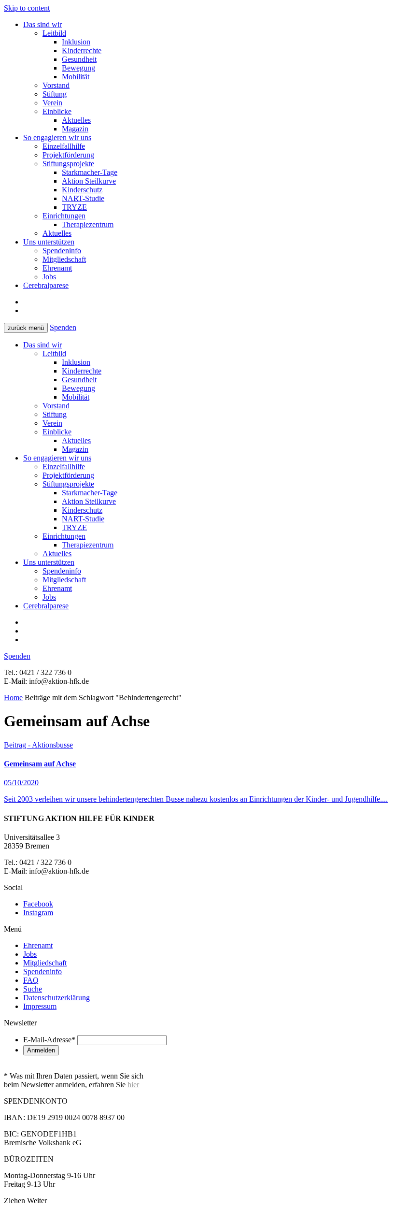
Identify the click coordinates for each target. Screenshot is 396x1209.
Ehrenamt (57, 268)
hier (133, 1084)
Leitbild (54, 33)
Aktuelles (76, 120)
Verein (52, 103)
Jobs (49, 277)
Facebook (38, 904)
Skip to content (27, 8)
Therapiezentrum (87, 224)
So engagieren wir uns (57, 137)
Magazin (75, 129)
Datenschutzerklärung (56, 997)
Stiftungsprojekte (68, 163)
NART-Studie (83, 198)
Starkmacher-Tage (89, 172)
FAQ (31, 980)
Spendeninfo (61, 250)
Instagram (38, 912)
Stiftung (54, 94)
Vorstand (56, 85)
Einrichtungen (63, 216)
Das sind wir (42, 24)
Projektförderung (68, 155)
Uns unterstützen (48, 242)
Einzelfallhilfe (63, 146)
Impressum (40, 1006)
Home (13, 697)
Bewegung (78, 68)
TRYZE (74, 207)
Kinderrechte (81, 50)
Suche (32, 989)
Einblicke (56, 111)
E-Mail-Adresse (49, 1040)
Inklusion (76, 42)
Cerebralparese (46, 285)
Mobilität (75, 76)
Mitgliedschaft (64, 259)
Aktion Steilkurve (89, 181)
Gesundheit (79, 59)
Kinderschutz (82, 190)
